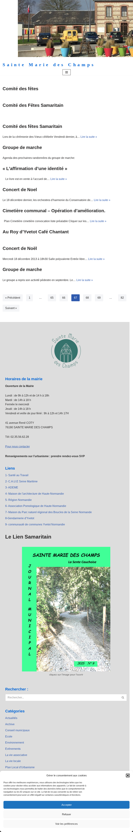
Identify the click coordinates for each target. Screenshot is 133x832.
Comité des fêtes (20, 88)
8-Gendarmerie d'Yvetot (19, 518)
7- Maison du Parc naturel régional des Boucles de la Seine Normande (48, 512)
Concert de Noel (20, 189)
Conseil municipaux (17, 730)
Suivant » (11, 308)
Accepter (66, 804)
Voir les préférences (66, 823)
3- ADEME (11, 487)
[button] (128, 775)
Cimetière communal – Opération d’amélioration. (54, 210)
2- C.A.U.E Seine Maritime (21, 481)
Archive (10, 724)
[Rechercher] (123, 697)
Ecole (8, 736)
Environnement (14, 742)
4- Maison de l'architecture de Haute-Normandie (34, 493)
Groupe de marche (22, 147)
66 (63, 297)
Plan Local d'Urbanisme (20, 767)
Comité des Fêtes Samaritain (33, 105)
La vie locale (13, 761)
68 (87, 297)
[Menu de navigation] (67, 72)
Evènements (13, 748)
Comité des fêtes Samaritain (32, 126)
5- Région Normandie (18, 499)
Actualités (11, 718)
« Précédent (12, 297)
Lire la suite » (89, 136)
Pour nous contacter (17, 446)
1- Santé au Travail (16, 475)
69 (99, 297)
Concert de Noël (20, 248)
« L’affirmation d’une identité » (35, 168)
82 (122, 297)
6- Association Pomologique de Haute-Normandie (35, 505)
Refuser (66, 814)
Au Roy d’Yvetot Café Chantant (36, 231)
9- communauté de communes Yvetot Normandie (35, 524)
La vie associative (16, 755)
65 (52, 297)
